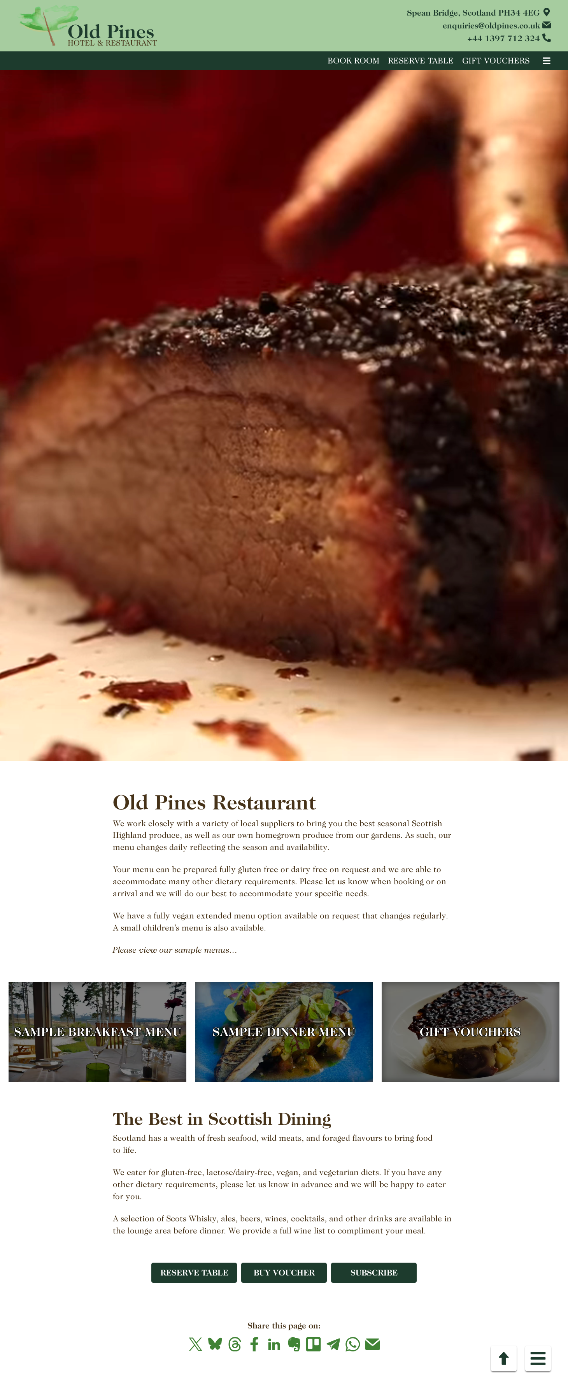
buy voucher (284, 1272)
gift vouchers (495, 60)
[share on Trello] (314, 1344)
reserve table (421, 60)
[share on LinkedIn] (274, 1344)
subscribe (374, 1272)
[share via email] (372, 1344)
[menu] (544, 60)
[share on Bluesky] (215, 1344)
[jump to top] (504, 1358)
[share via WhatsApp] (353, 1344)
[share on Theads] (235, 1344)
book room (353, 60)
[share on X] (195, 1344)
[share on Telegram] (333, 1344)
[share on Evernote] (294, 1344)
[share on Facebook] (255, 1344)
